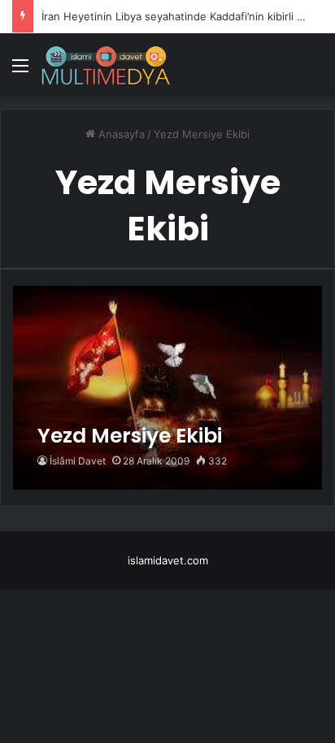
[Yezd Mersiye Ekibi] (167, 387)
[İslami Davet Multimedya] (106, 65)
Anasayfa (120, 133)
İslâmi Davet (78, 461)
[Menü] (20, 71)
